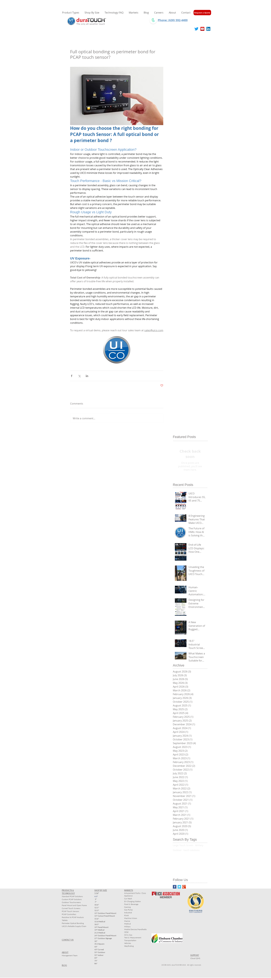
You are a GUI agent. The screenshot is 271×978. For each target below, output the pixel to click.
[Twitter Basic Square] (179, 887)
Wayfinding (129, 946)
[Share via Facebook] (71, 375)
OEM (126, 932)
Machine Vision (130, 918)
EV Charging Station (132, 901)
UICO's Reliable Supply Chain (74, 926)
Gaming (127, 907)
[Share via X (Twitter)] (79, 375)
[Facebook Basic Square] (174, 887)
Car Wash (128, 898)
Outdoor (177, 850)
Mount (104, 916)
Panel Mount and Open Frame (74, 905)
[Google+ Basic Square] (184, 887)
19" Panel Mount (101, 927)
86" (95, 963)
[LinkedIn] (208, 29)
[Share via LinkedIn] (86, 375)
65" (95, 958)
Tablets (65, 920)
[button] (92, 12)
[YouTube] (202, 29)
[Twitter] (196, 29)
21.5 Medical (99, 932)
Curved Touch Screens (71, 908)
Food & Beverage (131, 904)
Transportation (130, 940)
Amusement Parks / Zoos (135, 893)
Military (199, 845)
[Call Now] (153, 20)
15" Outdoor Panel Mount (105, 913)
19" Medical (99, 930)
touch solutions (191, 850)
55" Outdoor (99, 952)
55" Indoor (99, 955)
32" (95, 941)
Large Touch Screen (183, 845)
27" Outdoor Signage (103, 938)
